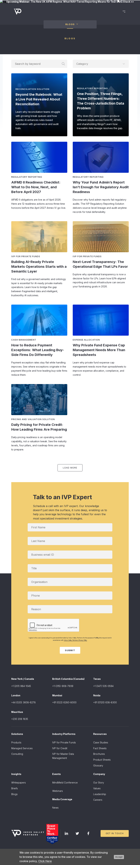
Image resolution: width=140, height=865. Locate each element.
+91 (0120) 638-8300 (105, 702)
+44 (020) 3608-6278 (23, 702)
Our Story (98, 782)
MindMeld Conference (65, 782)
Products (16, 742)
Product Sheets (102, 759)
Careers (97, 799)
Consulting (17, 753)
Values (97, 788)
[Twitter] (77, 833)
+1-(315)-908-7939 (62, 686)
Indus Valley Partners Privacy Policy (75, 640)
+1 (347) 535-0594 (103, 686)
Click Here (45, 861)
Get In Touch (115, 833)
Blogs (14, 794)
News (55, 807)
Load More (70, 467)
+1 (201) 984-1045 (21, 686)
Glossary (98, 765)
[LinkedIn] (66, 833)
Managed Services (22, 748)
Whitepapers (18, 782)
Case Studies (100, 742)
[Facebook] (88, 833)
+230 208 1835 (19, 718)
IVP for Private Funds (64, 742)
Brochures (99, 753)
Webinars (57, 790)
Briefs (14, 788)
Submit (70, 650)
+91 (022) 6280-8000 (64, 702)
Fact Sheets (100, 748)
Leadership (99, 794)
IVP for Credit (59, 748)
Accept (119, 857)
